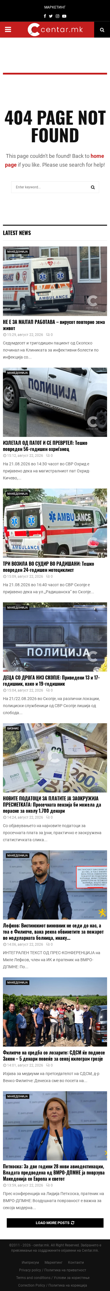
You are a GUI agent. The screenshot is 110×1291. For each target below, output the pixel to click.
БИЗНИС (13, 728)
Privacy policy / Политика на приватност (52, 1270)
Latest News (17, 232)
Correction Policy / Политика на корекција (52, 1285)
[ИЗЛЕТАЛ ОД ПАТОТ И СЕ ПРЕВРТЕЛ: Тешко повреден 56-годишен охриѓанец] (55, 402)
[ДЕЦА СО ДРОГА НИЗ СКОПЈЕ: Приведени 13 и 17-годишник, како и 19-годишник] (55, 637)
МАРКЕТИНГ (55, 7)
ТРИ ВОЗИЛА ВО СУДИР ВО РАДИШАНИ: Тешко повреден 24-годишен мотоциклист (48, 566)
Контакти (76, 1262)
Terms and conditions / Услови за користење (52, 1278)
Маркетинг (53, 1262)
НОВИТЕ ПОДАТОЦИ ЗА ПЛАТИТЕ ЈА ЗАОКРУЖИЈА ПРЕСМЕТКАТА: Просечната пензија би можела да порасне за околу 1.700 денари (52, 804)
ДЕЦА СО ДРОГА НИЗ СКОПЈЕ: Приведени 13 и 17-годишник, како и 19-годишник (51, 680)
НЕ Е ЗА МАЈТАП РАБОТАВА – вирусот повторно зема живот (54, 325)
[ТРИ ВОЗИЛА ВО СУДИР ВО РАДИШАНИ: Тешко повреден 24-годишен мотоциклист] (55, 523)
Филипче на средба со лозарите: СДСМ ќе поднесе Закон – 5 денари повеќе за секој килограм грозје (54, 1055)
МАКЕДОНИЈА (17, 251)
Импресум (30, 1262)
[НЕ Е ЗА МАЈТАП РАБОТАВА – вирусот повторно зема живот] (55, 281)
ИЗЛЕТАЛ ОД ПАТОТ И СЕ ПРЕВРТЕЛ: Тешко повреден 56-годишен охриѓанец (45, 445)
